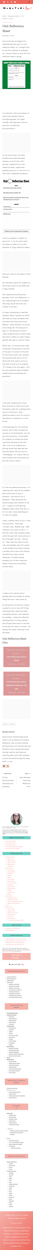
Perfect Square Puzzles (13, 903)
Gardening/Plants (13, 1184)
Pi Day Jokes (12, 1120)
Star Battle (12, 1042)
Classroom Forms (13, 16)
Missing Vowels (11, 914)
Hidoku (9, 875)
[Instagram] (11, 2)
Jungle (10, 1187)
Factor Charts (12, 1093)
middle (12, 724)
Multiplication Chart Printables (17, 1095)
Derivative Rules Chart (15, 1092)
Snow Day (11, 1200)
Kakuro (9, 877)
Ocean (10, 1193)
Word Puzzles (9, 907)
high (5, 724)
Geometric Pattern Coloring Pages (19, 1130)
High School (10, 982)
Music (10, 1191)
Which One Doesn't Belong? (13, 848)
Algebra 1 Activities (14, 984)
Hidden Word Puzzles (14, 1063)
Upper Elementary (11, 978)
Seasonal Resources (12, 1161)
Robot (10, 1199)
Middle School (10, 980)
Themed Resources (10, 930)
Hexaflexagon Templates (16, 1132)
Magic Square (11, 881)
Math (10, 1189)
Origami (12, 1134)
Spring (10, 1169)
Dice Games (12, 1146)
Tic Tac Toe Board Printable (16, 1142)
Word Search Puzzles (14, 1070)
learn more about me (24, 950)
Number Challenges (14, 1052)
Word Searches (11, 918)
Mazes (7, 905)
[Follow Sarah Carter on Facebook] (4, 766)
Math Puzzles (9, 896)
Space (10, 1202)
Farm (10, 1180)
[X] (7, 2)
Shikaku (10, 890)
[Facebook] (4, 2)
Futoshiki (10, 873)
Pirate (10, 1195)
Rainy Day (11, 1197)
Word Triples (12, 1072)
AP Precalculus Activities (15, 995)
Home (4, 16)
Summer (11, 1163)
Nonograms (11, 884)
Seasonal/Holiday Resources (13, 928)
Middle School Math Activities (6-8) (15, 942)
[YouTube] (15, 2)
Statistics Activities (14, 991)
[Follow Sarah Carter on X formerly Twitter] (7, 766)
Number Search (12, 888)
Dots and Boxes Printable (15, 1144)
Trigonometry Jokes (14, 1124)
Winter (10, 1167)
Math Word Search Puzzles (16, 920)
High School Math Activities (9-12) (15, 944)
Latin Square (11, 879)
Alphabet (11, 1172)
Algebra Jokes (12, 1115)
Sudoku (9, 894)
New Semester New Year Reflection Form (25, 780)
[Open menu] (29, 2)
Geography (12, 1186)
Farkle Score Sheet (16, 1148)
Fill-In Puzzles (11, 909)
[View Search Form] (31, 8)
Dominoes (10, 859)
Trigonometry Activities (15, 989)
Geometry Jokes (13, 1119)
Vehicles (11, 1206)
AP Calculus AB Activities (15, 997)
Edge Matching (11, 860)
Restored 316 (20, 1218)
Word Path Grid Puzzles (15, 1068)
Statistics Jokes (13, 1122)
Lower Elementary (11, 976)
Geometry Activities (14, 986)
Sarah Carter (8, 732)
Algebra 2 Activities (14, 988)
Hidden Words (11, 911)
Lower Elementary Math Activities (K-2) (16, 938)
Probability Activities (14, 993)
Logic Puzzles (9, 868)
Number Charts (13, 1097)
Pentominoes (11, 864)
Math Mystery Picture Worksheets (14, 846)
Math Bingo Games (10, 844)
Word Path (10, 916)
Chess (10, 1176)
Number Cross (11, 886)
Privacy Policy (16, 1223)
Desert (10, 1178)
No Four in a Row (12, 883)
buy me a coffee (8, 951)
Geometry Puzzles (12, 897)
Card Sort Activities (11, 841)
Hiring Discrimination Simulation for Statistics (8, 780)
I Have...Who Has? (10, 843)
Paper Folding (11, 862)
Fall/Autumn (12, 1165)
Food (10, 1182)
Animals (11, 1174)
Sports (10, 1204)
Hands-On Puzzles (10, 857)
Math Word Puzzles (13, 899)
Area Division (11, 870)
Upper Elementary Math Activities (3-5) (16, 940)
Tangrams (10, 866)
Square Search (11, 892)
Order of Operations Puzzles (15, 901)
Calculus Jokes (12, 1117)
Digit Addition (11, 871)
